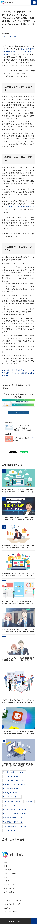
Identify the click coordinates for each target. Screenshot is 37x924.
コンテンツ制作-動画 (10, 36)
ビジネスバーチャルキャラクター (14, 900)
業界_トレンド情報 (11, 793)
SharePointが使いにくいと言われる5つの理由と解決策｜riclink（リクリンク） (18, 546)
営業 (6, 772)
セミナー (7, 877)
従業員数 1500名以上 (22, 813)
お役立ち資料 (9, 884)
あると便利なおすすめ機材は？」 (22, 206)
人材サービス (25, 809)
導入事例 (7, 870)
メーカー (8, 805)
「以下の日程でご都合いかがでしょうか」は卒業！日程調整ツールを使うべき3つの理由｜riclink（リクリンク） (18, 701)
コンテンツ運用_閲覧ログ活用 (14, 780)
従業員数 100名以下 (11, 826)
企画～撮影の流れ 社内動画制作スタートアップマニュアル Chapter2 (18, 51)
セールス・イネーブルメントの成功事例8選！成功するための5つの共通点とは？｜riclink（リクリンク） (18, 602)
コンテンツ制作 (10, 830)
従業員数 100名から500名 (13, 822)
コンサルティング (10, 809)
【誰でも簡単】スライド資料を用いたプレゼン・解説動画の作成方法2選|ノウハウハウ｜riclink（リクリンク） (18, 732)
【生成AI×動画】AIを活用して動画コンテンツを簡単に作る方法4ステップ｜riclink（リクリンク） (18, 518)
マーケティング (10, 784)
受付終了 (8, 813)
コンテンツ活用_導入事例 (13, 801)
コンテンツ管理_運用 (12, 789)
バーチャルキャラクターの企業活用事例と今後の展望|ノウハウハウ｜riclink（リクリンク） (18, 659)
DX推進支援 (30, 801)
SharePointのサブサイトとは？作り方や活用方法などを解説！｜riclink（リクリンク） (18, 491)
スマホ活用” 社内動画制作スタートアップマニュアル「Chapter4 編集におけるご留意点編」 (18, 373)
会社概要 (7, 908)
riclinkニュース (10, 873)
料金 (5, 866)
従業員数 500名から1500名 (14, 818)
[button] (34, 2)
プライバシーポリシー (11, 912)
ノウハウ (7, 881)
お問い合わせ (30, 3)
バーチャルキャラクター (13, 797)
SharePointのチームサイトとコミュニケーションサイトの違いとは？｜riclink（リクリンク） (18, 574)
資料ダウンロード (28, 3)
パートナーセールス (18, 772)
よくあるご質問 (10, 888)
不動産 (24, 826)
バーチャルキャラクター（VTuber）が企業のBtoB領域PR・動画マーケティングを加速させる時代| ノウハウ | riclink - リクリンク (18, 630)
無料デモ (25, 3)
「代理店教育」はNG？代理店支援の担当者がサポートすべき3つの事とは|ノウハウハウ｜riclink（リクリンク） (18, 765)
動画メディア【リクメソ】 (12, 904)
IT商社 (17, 805)
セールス (22, 784)
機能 (5, 862)
